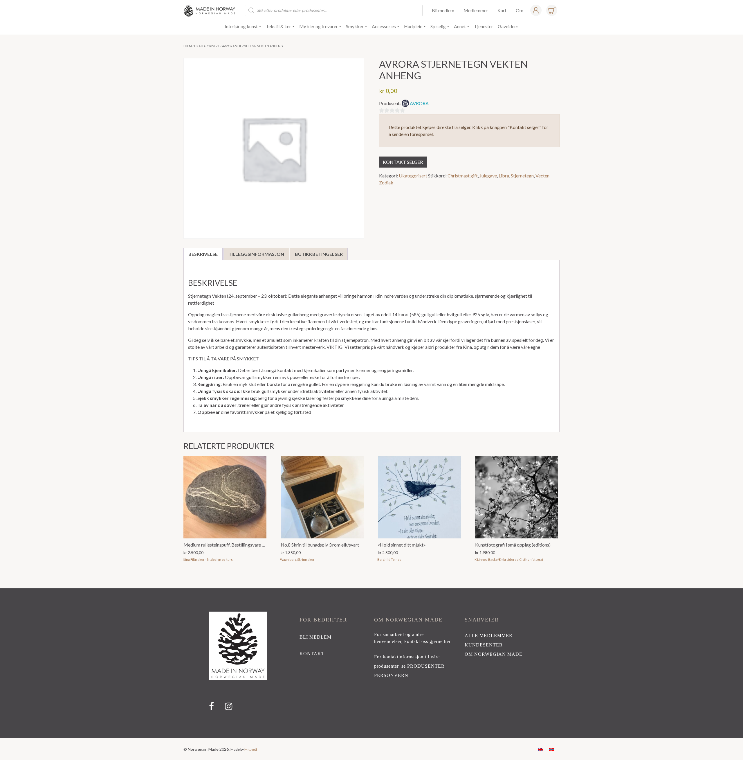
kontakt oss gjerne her (427, 641)
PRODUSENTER (426, 666)
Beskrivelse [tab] (203, 254)
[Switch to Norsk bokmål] (551, 749)
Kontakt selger (403, 162)
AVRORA (419, 103)
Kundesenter (484, 644)
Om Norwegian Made (493, 654)
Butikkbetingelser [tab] (319, 254)
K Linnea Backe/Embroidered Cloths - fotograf (509, 559)
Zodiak (386, 182)
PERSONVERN (391, 675)
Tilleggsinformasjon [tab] (256, 254)
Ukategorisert (207, 46)
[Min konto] (536, 10)
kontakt (312, 653)
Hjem (187, 46)
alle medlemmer (489, 635)
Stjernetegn (522, 175)
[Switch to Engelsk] (540, 749)
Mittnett (250, 749)
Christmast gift (463, 175)
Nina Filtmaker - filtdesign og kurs (208, 559)
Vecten (542, 175)
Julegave (488, 175)
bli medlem (315, 637)
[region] (371, 663)
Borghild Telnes (389, 559)
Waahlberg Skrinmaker (297, 559)
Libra (504, 175)
